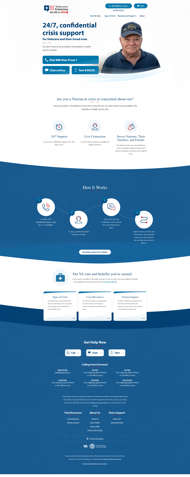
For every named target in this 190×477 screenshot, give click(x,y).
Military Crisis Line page (98, 403)
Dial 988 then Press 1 (120, 6)
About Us (95, 419)
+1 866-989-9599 (125, 382)
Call (73, 352)
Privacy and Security (94, 430)
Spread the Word (117, 422)
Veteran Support (73, 422)
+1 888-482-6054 (93, 382)
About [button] (142, 16)
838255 (121, 10)
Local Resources (73, 419)
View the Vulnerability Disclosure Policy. (95, 464)
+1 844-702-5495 (125, 372)
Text (87, 70)
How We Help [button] (95, 16)
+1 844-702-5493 (93, 372)
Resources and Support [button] (126, 16)
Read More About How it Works (95, 252)
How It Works (95, 422)
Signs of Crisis (110, 16)
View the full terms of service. (112, 459)
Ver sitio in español (96, 438)
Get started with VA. (109, 282)
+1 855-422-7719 (60, 382)
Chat (142, 6)
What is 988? (95, 426)
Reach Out (117, 419)
